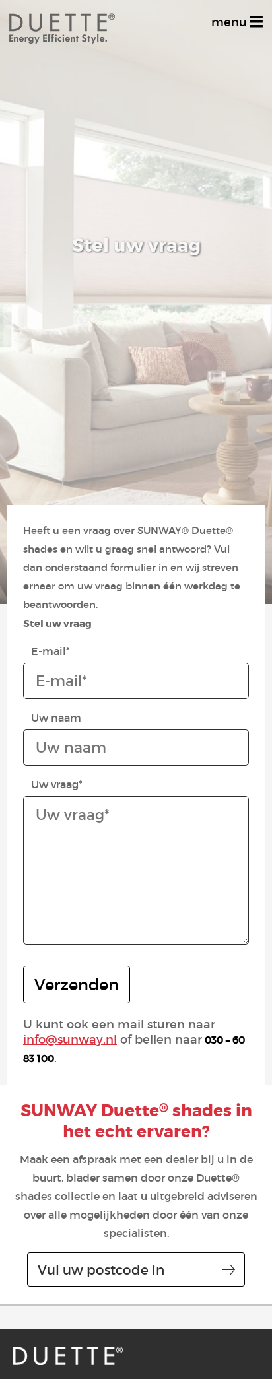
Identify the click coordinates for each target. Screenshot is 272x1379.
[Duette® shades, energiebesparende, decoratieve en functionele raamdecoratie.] (68, 1356)
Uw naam (56, 717)
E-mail (50, 650)
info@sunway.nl (70, 1039)
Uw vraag (57, 784)
